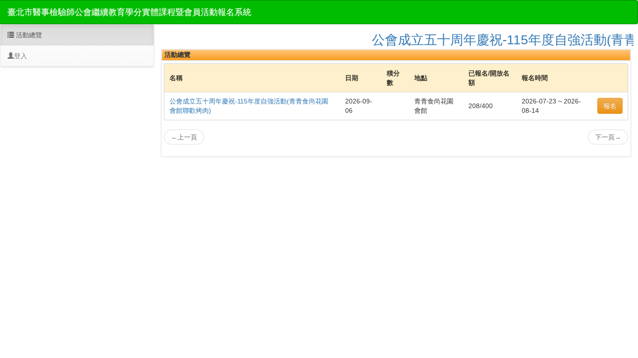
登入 (20, 56)
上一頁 (184, 137)
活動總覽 (28, 35)
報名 (610, 106)
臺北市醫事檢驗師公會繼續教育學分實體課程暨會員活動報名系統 (129, 12)
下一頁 (608, 137)
